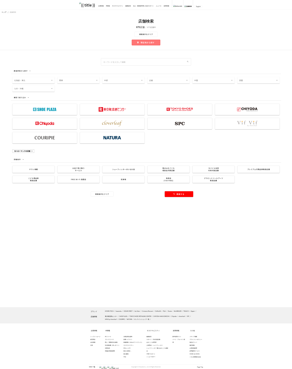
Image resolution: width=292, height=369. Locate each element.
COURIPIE (122, 319)
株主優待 (126, 354)
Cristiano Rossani (147, 311)
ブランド (94, 311)
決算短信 (107, 348)
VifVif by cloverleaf (111, 319)
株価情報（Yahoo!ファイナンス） (133, 342)
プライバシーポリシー (196, 339)
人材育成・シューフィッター (154, 345)
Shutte (170, 311)
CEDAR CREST (128, 311)
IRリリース (108, 336)
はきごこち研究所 (151, 342)
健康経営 (128, 6)
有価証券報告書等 (110, 351)
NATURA (129, 319)
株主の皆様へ (127, 351)
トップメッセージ (95, 336)
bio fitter (137, 311)
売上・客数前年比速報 (111, 342)
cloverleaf (182, 316)
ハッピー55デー (150, 357)
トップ (4, 12)
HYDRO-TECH (109, 311)
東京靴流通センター (111, 316)
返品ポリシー (193, 342)
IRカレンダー (127, 348)
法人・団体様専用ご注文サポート (143, 6)
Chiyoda (174, 316)
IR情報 (108, 6)
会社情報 (92, 342)
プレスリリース (109, 339)
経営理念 (92, 339)
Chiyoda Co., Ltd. (144, 367)
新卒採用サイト (176, 336)
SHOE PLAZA (123, 316)
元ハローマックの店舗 (23, 151)
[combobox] (33, 80)
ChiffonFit (158, 311)
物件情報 (192, 345)
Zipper (193, 311)
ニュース (158, 6)
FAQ (125, 357)
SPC (188, 316)
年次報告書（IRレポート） (112, 345)
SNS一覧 (92, 367)
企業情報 (101, 6)
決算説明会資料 (128, 336)
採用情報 (166, 6)
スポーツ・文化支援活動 (153, 339)
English (198, 6)
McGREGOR (177, 311)
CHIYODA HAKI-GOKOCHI (161, 316)
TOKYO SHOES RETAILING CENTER (140, 316)
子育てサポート (150, 354)
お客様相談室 (193, 348)
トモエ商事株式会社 (195, 357)
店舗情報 (94, 316)
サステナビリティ (117, 6)
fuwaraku (119, 311)
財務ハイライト (128, 339)
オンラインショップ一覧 (141, 319)
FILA (164, 311)
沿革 (91, 345)
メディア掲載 (193, 336)
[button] (188, 61)
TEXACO (186, 311)
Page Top (200, 367)
